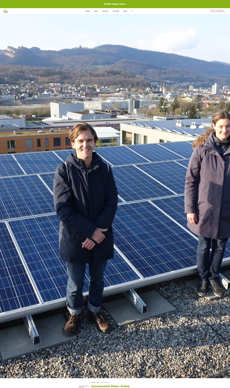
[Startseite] (5, 11)
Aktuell (98, 382)
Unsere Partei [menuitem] (105, 11)
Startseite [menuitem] (87, 11)
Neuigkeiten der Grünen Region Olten (84, 386)
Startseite (93, 382)
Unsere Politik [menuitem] (115, 11)
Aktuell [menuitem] (96, 11)
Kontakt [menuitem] (125, 11)
